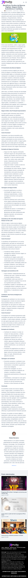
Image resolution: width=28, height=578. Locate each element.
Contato (14, 548)
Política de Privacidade (6, 548)
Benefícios (22, 10)
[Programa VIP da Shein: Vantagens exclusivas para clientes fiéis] (14, 483)
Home (2, 547)
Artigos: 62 (14, 465)
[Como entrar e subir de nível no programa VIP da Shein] (14, 505)
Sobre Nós (6, 547)
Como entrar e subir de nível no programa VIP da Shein (13, 514)
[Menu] (26, 2)
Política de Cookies (21, 547)
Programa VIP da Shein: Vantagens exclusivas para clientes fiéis (14, 492)
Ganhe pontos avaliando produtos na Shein (12, 535)
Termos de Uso (13, 547)
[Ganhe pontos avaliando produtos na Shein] (14, 526)
